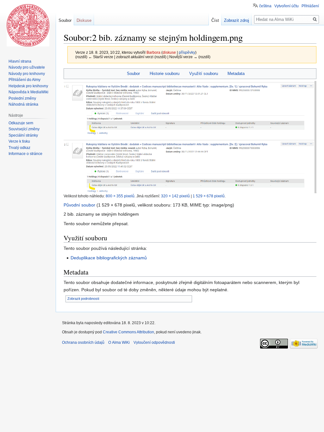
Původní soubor (79, 204)
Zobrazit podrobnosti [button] (83, 298)
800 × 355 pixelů (120, 196)
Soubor (133, 73)
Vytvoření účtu (286, 6)
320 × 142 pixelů (175, 196)
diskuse (169, 52)
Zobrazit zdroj (236, 20)
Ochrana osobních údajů (83, 342)
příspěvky (187, 52)
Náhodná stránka (23, 104)
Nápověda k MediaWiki (28, 92)
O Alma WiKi (119, 342)
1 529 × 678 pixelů (209, 196)
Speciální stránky (23, 135)
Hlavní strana (20, 61)
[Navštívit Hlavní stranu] (28, 25)
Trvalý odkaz (19, 147)
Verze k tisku (19, 141)
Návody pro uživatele (27, 67)
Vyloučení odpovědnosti (154, 342)
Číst (215, 20)
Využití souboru (203, 73)
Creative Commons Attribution (128, 332)
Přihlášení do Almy (24, 79)
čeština (265, 6)
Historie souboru (164, 73)
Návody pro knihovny (27, 73)
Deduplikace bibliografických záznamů (109, 257)
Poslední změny (22, 98)
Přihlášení (310, 6)
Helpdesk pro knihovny (28, 86)
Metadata (236, 73)
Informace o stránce (25, 153)
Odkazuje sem (21, 123)
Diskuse (84, 20)
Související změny (24, 129)
